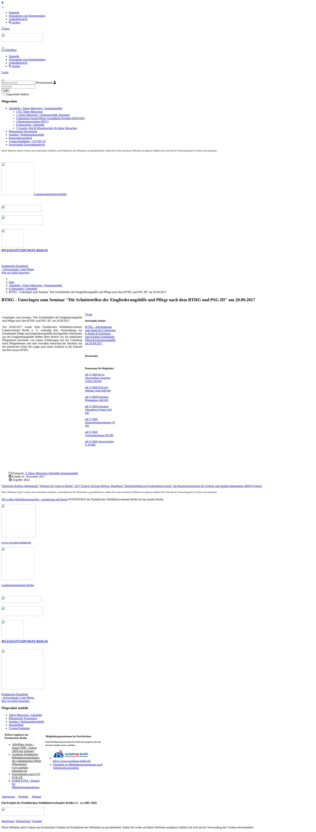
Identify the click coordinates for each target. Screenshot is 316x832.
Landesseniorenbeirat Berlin (50, 194)
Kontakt (23, 796)
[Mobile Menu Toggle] (2, 7)
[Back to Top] (2, 3)
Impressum (8, 796)
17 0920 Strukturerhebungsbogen (100, 422)
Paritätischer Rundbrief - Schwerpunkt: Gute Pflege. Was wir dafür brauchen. (17, 698)
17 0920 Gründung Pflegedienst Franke (98, 409)
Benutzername (44, 82)
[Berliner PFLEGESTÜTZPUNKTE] (12, 247)
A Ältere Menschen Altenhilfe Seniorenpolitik (51, 473)
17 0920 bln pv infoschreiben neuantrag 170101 (97, 378)
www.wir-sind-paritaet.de (16, 542)
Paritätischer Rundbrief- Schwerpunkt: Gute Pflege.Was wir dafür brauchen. (17, 269)
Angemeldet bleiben (17, 94)
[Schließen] (2, 80)
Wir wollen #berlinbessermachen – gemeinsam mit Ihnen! (34, 499)
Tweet (88, 314)
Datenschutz (23, 821)
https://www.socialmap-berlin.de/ (72, 761)
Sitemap (36, 796)
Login (4, 72)
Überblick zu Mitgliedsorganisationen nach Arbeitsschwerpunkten (77, 766)
